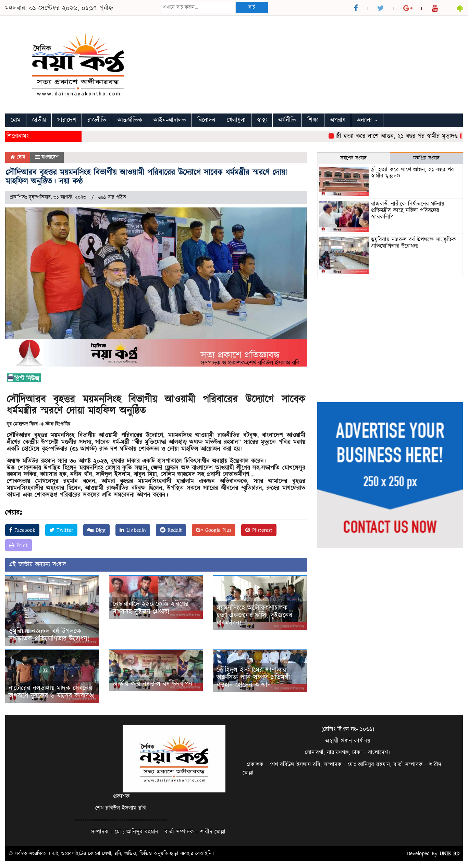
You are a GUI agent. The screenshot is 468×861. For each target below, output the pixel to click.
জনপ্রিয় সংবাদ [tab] (426, 158)
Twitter (63, 530)
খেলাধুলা (236, 120)
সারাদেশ (66, 120)
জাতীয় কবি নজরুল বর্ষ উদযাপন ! (155, 684)
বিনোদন (206, 120)
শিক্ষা (313, 120)
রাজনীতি (96, 120)
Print (21, 545)
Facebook (23, 530)
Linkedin (135, 530)
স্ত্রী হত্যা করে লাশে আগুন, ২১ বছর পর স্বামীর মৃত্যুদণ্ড (381, 136)
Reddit (173, 530)
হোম (16, 120)
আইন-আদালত (169, 120)
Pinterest (261, 530)
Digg (100, 530)
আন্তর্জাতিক (130, 120)
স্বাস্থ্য (262, 120)
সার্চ (251, 7)
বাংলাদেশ (50, 157)
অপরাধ (337, 120)
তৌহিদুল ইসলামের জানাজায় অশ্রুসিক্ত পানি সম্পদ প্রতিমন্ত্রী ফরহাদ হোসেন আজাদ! (253, 677)
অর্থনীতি (287, 120)
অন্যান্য (365, 120)
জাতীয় (39, 120)
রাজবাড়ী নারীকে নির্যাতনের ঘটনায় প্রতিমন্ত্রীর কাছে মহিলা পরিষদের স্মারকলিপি (407, 210)
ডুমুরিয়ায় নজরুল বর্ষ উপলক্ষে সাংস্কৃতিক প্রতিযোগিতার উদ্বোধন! (49, 635)
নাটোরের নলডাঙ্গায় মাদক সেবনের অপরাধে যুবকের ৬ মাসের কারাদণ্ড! (52, 692)
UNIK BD (449, 853)
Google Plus (217, 530)
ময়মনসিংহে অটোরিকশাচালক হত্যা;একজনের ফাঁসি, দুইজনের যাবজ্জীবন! (254, 615)
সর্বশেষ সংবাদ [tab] (353, 158)
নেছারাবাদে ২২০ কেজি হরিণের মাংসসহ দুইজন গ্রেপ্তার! (150, 608)
